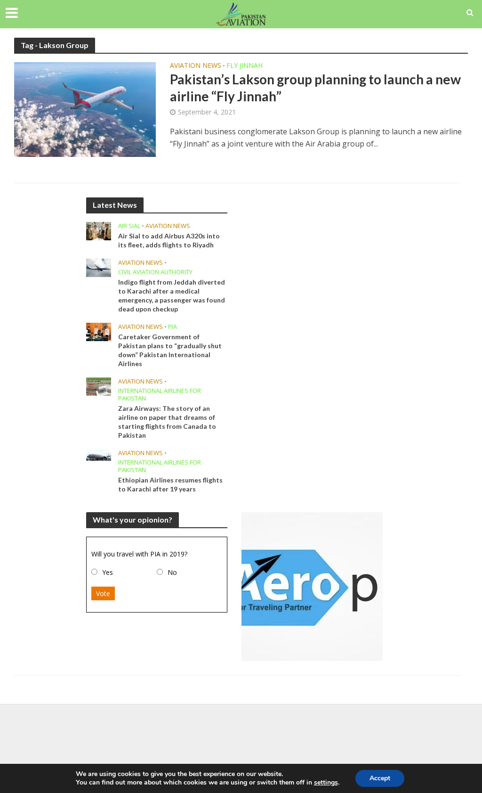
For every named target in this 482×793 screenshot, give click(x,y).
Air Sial (129, 226)
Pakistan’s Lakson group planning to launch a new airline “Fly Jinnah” (315, 87)
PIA (172, 327)
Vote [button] (103, 593)
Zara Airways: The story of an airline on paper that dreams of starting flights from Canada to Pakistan (167, 421)
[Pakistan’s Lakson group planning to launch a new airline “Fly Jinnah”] (85, 109)
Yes (107, 572)
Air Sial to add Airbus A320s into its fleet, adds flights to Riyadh (169, 240)
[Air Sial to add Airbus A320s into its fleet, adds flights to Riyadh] (98, 230)
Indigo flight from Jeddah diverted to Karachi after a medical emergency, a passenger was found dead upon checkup (171, 295)
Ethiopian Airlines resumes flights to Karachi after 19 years (170, 484)
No (172, 572)
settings (326, 782)
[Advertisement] (241, 734)
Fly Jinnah (244, 66)
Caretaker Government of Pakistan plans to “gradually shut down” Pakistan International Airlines (170, 350)
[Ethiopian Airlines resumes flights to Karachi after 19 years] (98, 454)
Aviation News (195, 66)
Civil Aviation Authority (155, 272)
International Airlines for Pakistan (159, 394)
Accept (380, 778)
